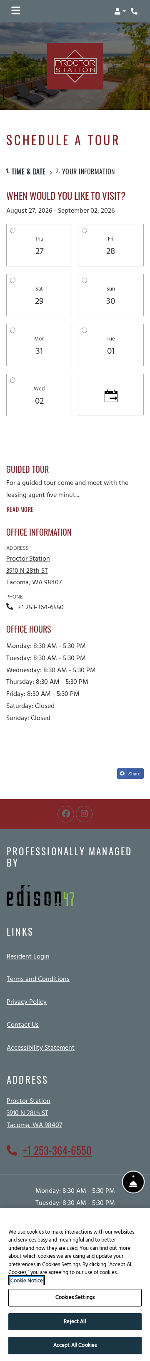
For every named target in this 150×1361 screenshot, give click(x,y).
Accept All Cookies (75, 1345)
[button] (120, 11)
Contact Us (23, 1025)
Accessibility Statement (41, 1047)
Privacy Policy (27, 1002)
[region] (75, 1284)
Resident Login (28, 956)
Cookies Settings (75, 1297)
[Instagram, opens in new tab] (84, 814)
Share (133, 773)
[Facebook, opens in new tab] (66, 814)
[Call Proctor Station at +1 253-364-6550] (135, 11)
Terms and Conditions (38, 979)
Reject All (75, 1321)
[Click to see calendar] (110, 394)
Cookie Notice (26, 1281)
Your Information (88, 171)
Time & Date (29, 171)
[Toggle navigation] (16, 11)
